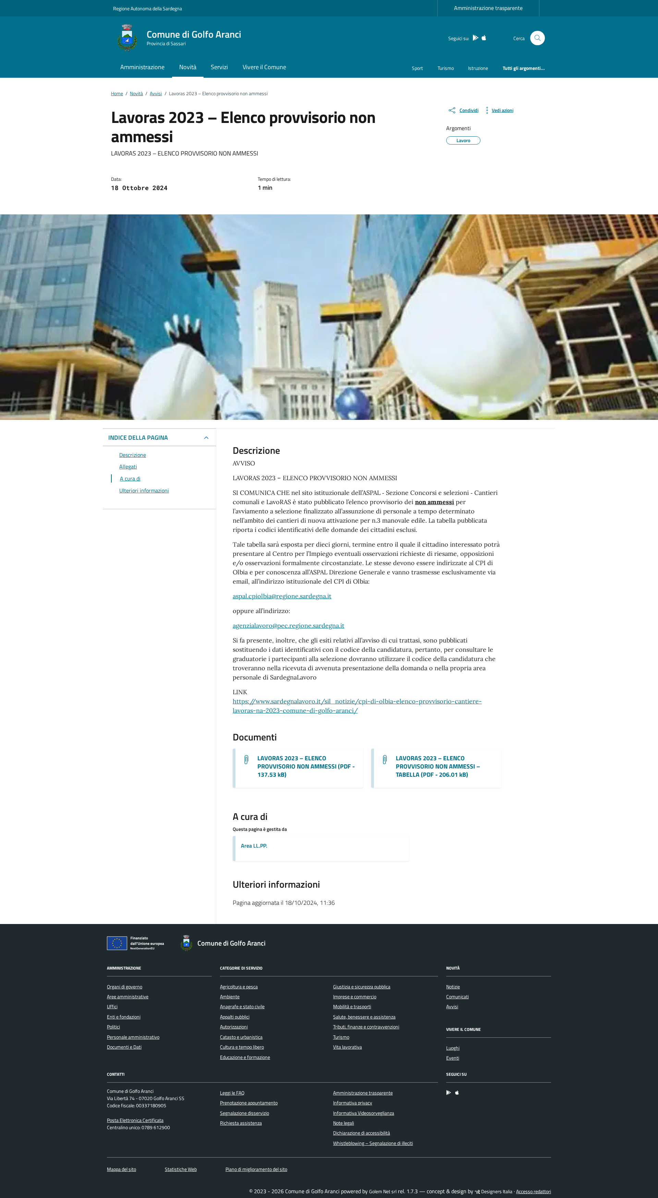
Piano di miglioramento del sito (256, 1169)
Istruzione (478, 68)
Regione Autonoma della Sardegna (147, 8)
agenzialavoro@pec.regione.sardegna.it (288, 625)
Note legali (343, 1123)
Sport (417, 68)
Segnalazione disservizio (244, 1113)
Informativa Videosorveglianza (363, 1113)
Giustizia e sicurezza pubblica (361, 986)
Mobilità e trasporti (352, 1006)
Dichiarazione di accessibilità (361, 1133)
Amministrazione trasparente (488, 8)
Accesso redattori (533, 1191)
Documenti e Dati (124, 1047)
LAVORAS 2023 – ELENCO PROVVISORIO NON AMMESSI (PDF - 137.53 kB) (306, 766)
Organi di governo (124, 986)
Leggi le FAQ (232, 1093)
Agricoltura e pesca (239, 986)
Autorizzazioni (234, 1027)
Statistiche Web (181, 1169)
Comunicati (457, 996)
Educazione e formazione (245, 1057)
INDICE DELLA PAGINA (138, 437)
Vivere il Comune (264, 67)
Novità (187, 67)
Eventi (452, 1058)
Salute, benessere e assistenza (364, 1017)
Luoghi (453, 1048)
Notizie (453, 986)
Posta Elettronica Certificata (135, 1120)
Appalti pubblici (234, 1017)
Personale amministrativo (133, 1037)
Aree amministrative (127, 996)
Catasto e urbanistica (241, 1037)
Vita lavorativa (347, 1047)
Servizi (219, 67)
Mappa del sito (121, 1169)
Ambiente (230, 996)
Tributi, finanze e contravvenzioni (366, 1027)
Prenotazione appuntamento (249, 1103)
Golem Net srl (383, 1191)
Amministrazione (142, 67)
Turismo (446, 68)
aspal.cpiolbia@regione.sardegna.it (282, 596)
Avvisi (452, 1006)
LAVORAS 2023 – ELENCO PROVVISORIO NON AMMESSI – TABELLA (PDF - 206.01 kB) (438, 766)
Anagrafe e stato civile (242, 1006)
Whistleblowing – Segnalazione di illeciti (373, 1143)
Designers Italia (496, 1191)
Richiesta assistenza (241, 1123)
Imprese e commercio (354, 996)
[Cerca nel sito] (537, 38)
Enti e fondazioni (124, 1017)
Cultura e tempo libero (242, 1047)
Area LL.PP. (254, 845)
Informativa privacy (352, 1103)
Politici (113, 1027)
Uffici (112, 1006)
